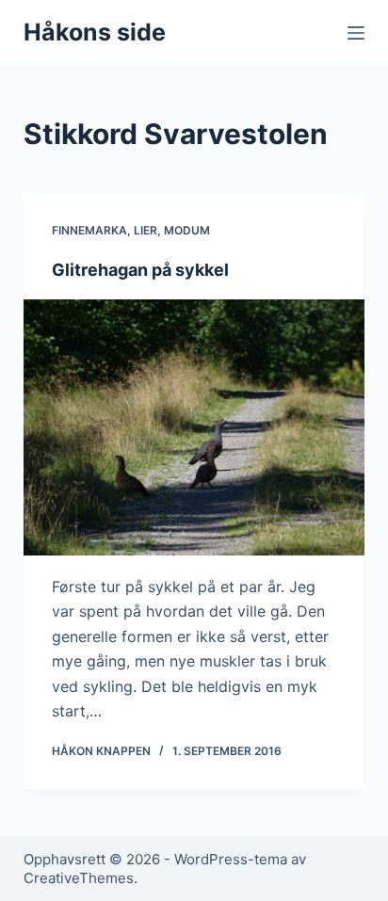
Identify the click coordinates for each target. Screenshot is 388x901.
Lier (145, 230)
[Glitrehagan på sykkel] (194, 427)
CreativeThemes (79, 878)
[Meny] (356, 32)
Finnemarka (89, 230)
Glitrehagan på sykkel (140, 270)
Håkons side (95, 32)
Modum (187, 230)
